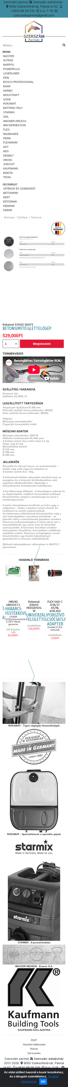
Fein (6, 77)
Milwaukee (10, 133)
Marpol (8, 64)
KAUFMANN (10, 168)
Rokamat (9, 103)
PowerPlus (11, 69)
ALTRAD (8, 60)
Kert (6, 197)
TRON (7, 177)
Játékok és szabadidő (19, 188)
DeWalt (8, 155)
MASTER (8, 56)
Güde (7, 99)
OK (43, 1081)
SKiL (6, 116)
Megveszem (42, 344)
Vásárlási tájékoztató (34, 1044)
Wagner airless (14, 121)
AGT (6, 146)
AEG (6, 151)
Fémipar (9, 206)
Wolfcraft (11, 95)
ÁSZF (34, 1040)
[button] (5, 272)
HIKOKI (7, 159)
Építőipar (10, 201)
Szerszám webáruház (48, 1058)
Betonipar (10, 192)
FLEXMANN (10, 142)
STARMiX (9, 112)
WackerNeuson (14, 125)
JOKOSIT (8, 164)
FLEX (6, 129)
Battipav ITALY (13, 107)
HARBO (8, 90)
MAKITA (8, 172)
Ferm (7, 138)
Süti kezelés (34, 1053)
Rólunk (34, 1048)
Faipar (7, 210)
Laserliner (11, 73)
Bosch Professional (18, 81)
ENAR (6, 86)
